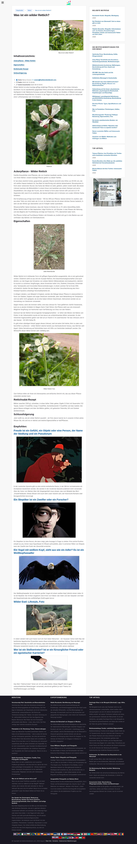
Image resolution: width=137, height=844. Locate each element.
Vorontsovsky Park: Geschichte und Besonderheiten (28, 702)
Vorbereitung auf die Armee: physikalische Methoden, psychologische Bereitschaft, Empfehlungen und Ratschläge (105, 90)
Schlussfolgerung (20, 73)
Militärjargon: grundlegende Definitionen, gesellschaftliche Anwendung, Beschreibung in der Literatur (106, 98)
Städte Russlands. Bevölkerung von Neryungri (65, 702)
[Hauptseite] (68, 2)
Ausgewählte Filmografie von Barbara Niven (64, 779)
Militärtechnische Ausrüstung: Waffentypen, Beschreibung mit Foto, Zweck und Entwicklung (106, 67)
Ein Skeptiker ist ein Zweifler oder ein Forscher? (41, 499)
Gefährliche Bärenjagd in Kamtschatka (104, 78)
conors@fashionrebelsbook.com (45, 80)
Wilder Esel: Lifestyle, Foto (29, 601)
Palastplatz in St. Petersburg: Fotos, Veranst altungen (29, 729)
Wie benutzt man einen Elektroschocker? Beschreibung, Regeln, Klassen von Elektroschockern (105, 83)
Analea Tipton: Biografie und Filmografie (64, 757)
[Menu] (2, 2)
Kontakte (55, 841)
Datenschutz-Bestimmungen (68, 841)
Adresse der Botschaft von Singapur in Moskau (66, 721)
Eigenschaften (19, 65)
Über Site (48, 841)
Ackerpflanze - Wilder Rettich (24, 61)
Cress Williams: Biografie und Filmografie (64, 745)
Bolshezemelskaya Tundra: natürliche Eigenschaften (106, 728)
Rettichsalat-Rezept (21, 69)
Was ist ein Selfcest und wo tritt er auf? (24, 778)
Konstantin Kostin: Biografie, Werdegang (105, 15)
